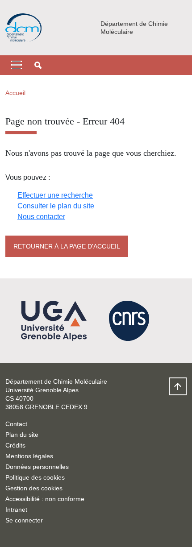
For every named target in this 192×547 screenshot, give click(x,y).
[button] (38, 65)
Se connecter (24, 520)
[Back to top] (178, 386)
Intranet (16, 509)
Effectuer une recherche (55, 195)
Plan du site (21, 434)
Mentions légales (29, 456)
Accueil (15, 92)
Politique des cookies (35, 477)
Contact (16, 423)
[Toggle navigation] (16, 65)
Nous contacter (41, 216)
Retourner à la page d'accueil (66, 246)
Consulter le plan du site (55, 206)
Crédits (15, 445)
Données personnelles (37, 466)
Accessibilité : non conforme (44, 498)
